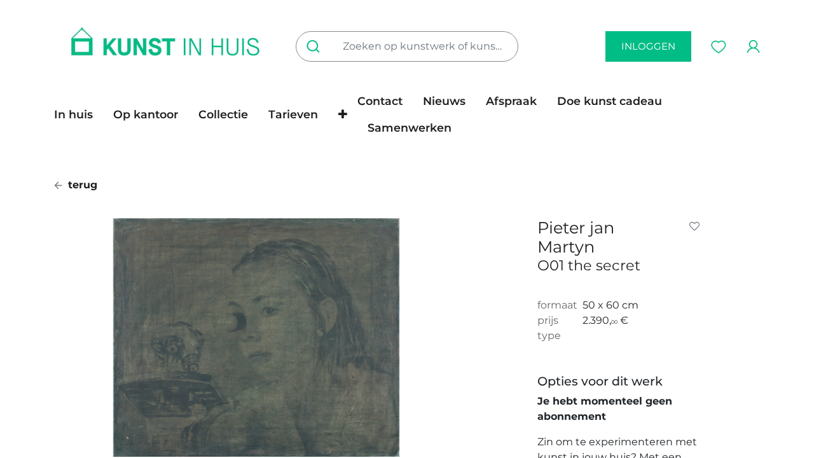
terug (81, 185)
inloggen (648, 46)
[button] (342, 114)
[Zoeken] (315, 46)
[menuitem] (78, 114)
